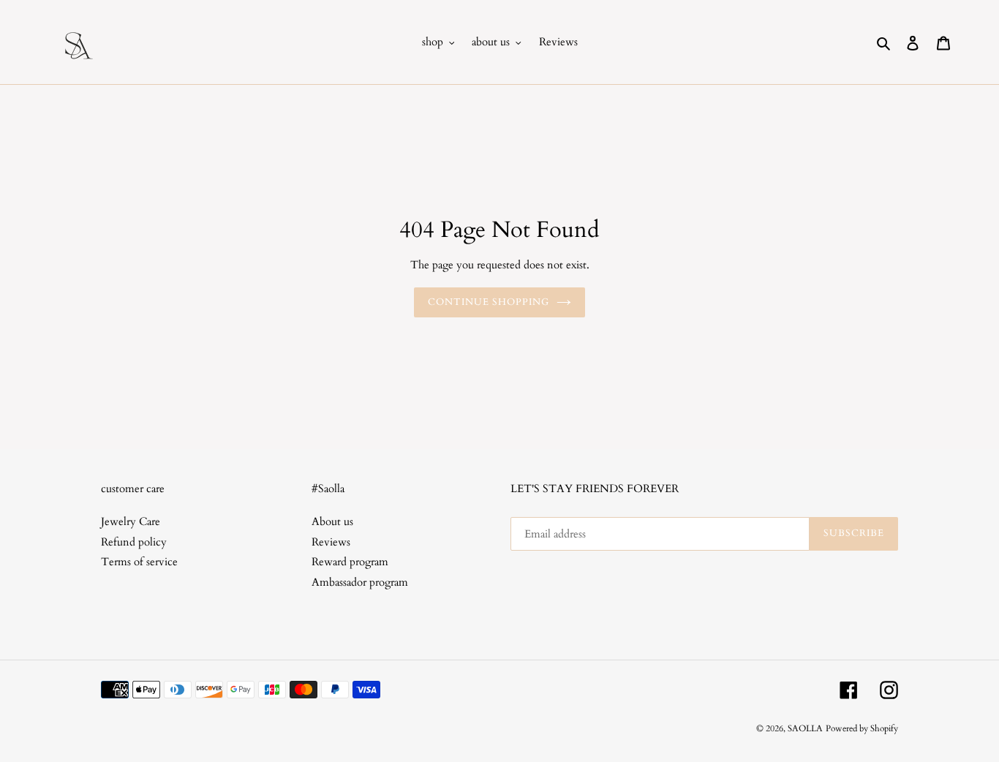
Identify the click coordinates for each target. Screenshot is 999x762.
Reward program (350, 561)
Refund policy (134, 542)
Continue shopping (489, 302)
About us (332, 521)
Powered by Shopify (862, 728)
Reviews (331, 542)
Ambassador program (360, 582)
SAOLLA (805, 728)
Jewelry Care (130, 521)
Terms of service (139, 561)
